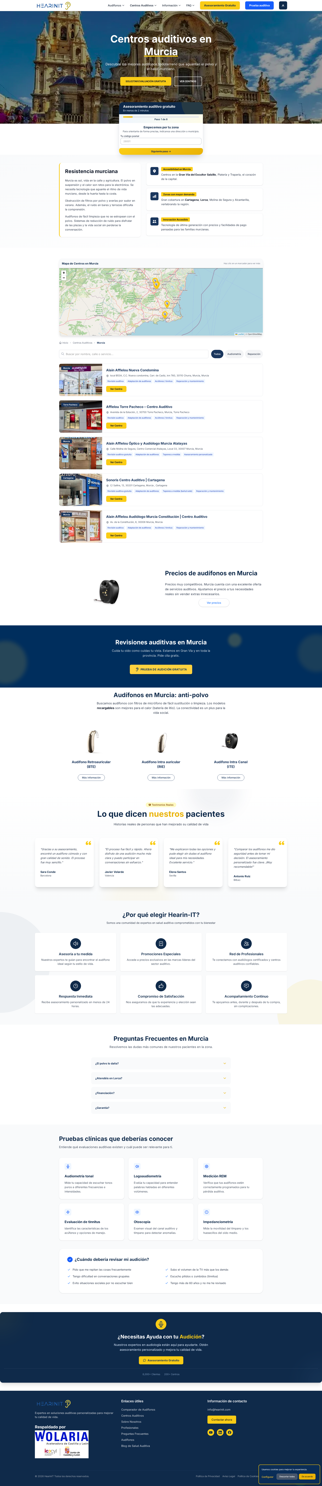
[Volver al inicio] (53, 5)
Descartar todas (287, 1476)
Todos (217, 354)
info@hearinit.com (218, 1409)
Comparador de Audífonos (138, 1409)
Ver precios (214, 602)
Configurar (267, 1476)
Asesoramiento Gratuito (220, 5)
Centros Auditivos (82, 342)
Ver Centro (116, 388)
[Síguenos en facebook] (229, 1432)
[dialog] (289, 1474)
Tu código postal (129, 136)
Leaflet (240, 334)
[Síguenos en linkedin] (220, 1432)
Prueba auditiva (259, 5)
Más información (91, 777)
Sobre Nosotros (131, 1421)
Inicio (65, 342)
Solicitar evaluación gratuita (146, 81)
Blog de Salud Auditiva (135, 1446)
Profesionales (129, 1427)
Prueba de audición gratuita (164, 669)
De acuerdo (307, 1476)
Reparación (254, 354)
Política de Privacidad (208, 1476)
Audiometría (234, 354)
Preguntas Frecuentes (134, 1433)
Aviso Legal (228, 1476)
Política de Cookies (248, 1476)
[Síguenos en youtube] (210, 1432)
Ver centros (188, 81)
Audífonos (127, 1439)
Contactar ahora (221, 1419)
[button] (167, 304)
